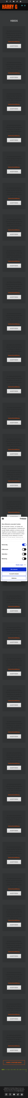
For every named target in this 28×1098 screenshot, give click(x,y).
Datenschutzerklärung (14, 41)
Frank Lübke (10, 1089)
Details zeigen (19, 564)
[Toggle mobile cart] (22, 5)
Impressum (6, 1090)
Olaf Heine (20, 1088)
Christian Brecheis (16, 1089)
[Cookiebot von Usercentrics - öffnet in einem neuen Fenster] (20, 519)
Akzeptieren (14, 46)
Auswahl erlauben (14, 573)
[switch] (24, 549)
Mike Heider (22, 1089)
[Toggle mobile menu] (25, 5)
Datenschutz (11, 1090)
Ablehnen (14, 578)
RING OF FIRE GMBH (10, 1088)
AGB (15, 1090)
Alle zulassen (14, 569)
